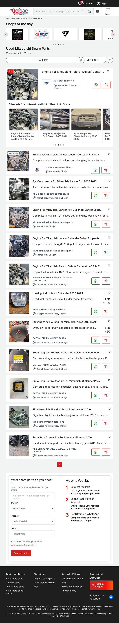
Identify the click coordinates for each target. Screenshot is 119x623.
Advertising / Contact (73, 578)
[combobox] (33, 508)
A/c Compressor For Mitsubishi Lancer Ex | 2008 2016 (64, 181)
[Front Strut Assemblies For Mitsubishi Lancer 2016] (19, 445)
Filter (45, 59)
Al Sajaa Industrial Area (47, 313)
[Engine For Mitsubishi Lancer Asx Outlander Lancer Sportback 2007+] (19, 217)
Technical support (100, 585)
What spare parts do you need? (32, 481)
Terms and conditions (73, 586)
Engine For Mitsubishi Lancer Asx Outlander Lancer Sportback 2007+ (73, 209)
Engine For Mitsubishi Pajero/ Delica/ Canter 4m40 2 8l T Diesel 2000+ (74, 266)
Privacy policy (69, 590)
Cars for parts (13, 582)
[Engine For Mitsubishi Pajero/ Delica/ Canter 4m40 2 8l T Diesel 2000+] (19, 274)
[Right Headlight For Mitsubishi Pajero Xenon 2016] (19, 417)
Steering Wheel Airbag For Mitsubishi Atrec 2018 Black (65, 321)
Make (14, 503)
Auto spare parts (14, 578)
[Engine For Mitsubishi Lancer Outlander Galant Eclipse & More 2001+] (19, 246)
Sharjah (57, 88)
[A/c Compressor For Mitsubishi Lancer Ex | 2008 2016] (19, 189)
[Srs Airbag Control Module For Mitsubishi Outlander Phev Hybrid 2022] (19, 388)
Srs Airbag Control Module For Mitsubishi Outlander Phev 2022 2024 (73, 352)
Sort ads (91, 59)
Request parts (21, 553)
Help (64, 582)
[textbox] (31, 508)
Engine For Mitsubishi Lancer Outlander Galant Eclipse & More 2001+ (73, 238)
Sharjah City (54, 171)
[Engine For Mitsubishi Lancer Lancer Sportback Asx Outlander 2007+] (18, 161)
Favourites (87, 3)
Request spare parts (44, 578)
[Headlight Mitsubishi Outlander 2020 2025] (19, 303)
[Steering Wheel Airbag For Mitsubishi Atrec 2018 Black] (19, 331)
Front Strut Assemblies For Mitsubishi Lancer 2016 (62, 437)
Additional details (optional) (25, 541)
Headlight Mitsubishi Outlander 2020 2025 (58, 293)
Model (15, 515)
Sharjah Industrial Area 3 (68, 85)
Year (15, 528)
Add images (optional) (22, 545)
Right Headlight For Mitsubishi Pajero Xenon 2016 (62, 409)
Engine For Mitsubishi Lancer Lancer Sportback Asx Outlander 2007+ (73, 154)
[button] (53, 44)
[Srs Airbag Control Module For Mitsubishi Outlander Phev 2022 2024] (19, 360)
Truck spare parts (15, 586)
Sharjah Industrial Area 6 (48, 197)
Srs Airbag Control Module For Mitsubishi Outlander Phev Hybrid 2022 (74, 380)
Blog (36, 586)
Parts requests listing (44, 582)
